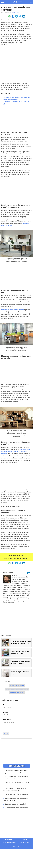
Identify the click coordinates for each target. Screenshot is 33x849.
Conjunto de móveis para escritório (17, 689)
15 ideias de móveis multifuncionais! (16, 808)
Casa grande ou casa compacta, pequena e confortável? (14, 790)
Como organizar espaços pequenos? (17, 794)
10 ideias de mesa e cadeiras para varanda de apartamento (16, 778)
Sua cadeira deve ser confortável (12, 310)
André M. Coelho (15, 12)
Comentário (7, 719)
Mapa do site (8, 839)
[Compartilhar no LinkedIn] (23, 16)
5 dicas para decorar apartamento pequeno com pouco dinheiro (15, 772)
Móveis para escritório (17, 692)
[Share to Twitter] (20, 16)
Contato (24, 839)
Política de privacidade (9, 842)
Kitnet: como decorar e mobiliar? (15, 804)
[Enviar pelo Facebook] (13, 16)
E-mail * (6, 712)
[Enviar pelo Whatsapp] (9, 16)
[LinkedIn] (28, 573)
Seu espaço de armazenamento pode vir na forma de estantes (15, 452)
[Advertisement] (16, 64)
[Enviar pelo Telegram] (16, 16)
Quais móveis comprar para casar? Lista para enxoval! (15, 799)
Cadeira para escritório (17, 685)
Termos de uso (24, 842)
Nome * (5, 705)
